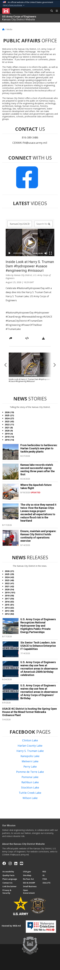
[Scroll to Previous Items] (5, 365)
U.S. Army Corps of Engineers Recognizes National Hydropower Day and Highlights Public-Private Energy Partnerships (38, 626)
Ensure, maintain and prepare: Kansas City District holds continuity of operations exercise (38, 536)
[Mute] (45, 253)
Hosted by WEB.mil (11, 925)
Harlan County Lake (30, 745)
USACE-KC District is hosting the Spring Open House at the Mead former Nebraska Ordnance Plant (29, 712)
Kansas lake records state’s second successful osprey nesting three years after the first (37, 469)
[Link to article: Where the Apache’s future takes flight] (10, 491)
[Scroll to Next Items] (54, 365)
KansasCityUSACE (19, 223)
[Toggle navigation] (55, 11)
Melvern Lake (30, 761)
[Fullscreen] (50, 253)
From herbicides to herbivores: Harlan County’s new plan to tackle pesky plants (38, 448)
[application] (30, 242)
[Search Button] (50, 11)
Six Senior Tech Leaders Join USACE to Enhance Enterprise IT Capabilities (38, 645)
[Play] (9, 253)
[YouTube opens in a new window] (21, 863)
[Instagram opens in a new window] (10, 863)
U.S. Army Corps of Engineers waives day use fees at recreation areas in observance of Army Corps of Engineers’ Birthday (39, 692)
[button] (14, 5)
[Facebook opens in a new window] (4, 863)
